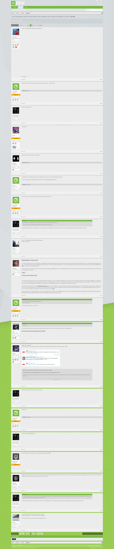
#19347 (101, 216)
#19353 (101, 386)
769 (19, 188)
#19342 (101, 103)
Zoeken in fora (16, 9)
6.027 (19, 486)
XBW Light (13, 545)
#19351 (101, 319)
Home (92, 545)
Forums (20, 7)
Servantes (14, 268)
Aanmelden (99, 1)
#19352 (101, 341)
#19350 (101, 295)
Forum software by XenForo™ (20, 547)
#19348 (101, 236)
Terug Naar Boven (97, 545)
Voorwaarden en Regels (94, 547)
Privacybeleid (100, 547)
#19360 (101, 530)
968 (30, 25)
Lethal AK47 (14, 91)
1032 (37, 25)
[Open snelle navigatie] (101, 13)
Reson (13, 185)
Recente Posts (24, 9)
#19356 (101, 449)
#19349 (101, 256)
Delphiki (14, 163)
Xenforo (21, 545)
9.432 (19, 271)
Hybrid (13, 353)
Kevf (13, 331)
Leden (26, 7)
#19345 (101, 173)
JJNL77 (13, 248)
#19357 (101, 471)
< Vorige (21, 25)
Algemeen (19, 21)
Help (89, 545)
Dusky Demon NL (31, 21)
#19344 (101, 151)
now (54, 288)
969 (32, 25)
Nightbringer (15, 461)
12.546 (18, 41)
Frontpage (14, 7)
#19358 (101, 490)
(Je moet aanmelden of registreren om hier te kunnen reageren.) (92, 533)
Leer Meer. (72, 16)
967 (28, 25)
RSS (101, 545)
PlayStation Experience (42, 286)
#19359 (101, 510)
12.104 (18, 232)
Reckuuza (23, 90)
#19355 (101, 429)
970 (34, 25)
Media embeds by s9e (33, 547)
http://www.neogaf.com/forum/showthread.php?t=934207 (33, 331)
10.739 (18, 210)
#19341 (101, 79)
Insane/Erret (24, 417)
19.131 (18, 140)
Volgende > (40, 25)
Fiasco (13, 135)
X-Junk (13, 522)
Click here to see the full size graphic (29, 275)
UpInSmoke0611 (15, 115)
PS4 (22, 266)
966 (27, 25)
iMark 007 (14, 483)
